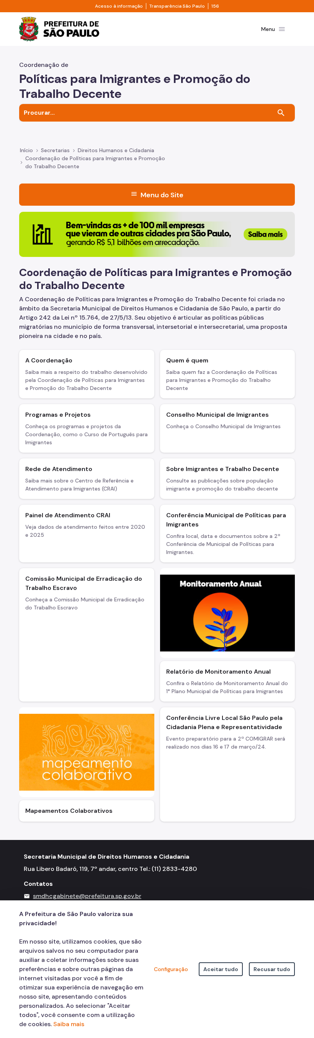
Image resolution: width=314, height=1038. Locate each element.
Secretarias (55, 150)
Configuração (171, 969)
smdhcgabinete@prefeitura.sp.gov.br (87, 896)
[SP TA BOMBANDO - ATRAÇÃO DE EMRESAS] (157, 234)
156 (215, 6)
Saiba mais (68, 1024)
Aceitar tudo (220, 969)
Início (26, 150)
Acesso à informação (119, 6)
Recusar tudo (271, 969)
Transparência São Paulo (177, 6)
